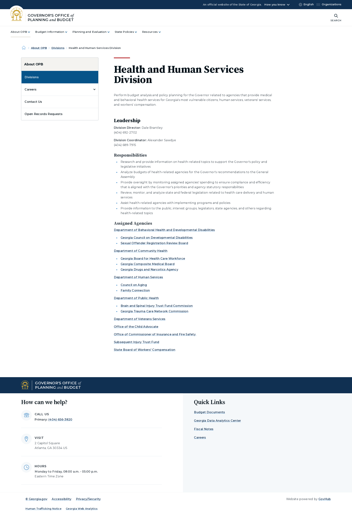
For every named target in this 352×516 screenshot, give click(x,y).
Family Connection (135, 290)
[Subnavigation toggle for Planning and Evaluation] (111, 32)
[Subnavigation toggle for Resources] (162, 32)
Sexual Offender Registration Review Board (154, 243)
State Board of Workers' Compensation (144, 350)
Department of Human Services (138, 277)
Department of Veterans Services (140, 319)
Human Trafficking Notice (43, 508)
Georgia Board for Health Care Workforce (153, 258)
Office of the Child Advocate (136, 326)
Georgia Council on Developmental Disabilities (157, 237)
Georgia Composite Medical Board (148, 264)
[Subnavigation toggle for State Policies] (138, 32)
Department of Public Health (136, 298)
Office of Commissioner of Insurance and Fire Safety (155, 334)
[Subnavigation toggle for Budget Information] (68, 32)
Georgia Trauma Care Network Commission (154, 311)
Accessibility (61, 499)
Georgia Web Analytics (82, 508)
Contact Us (33, 101)
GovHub (324, 499)
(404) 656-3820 (60, 419)
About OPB (39, 48)
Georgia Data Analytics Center (217, 420)
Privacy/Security (88, 499)
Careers (30, 89)
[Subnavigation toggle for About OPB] (31, 32)
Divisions (58, 48)
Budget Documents (209, 412)
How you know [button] (274, 4)
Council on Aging (134, 285)
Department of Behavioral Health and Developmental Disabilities (164, 230)
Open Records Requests (44, 114)
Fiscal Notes (203, 429)
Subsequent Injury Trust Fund (136, 342)
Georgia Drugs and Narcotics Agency (149, 269)
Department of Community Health (141, 251)
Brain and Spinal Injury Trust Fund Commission (157, 306)
